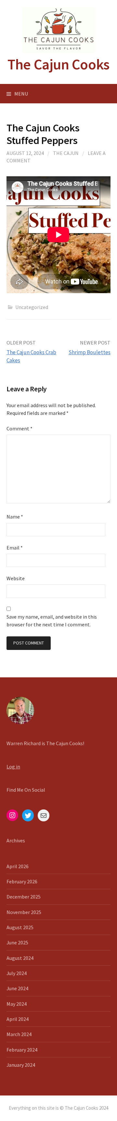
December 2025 (23, 896)
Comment (19, 428)
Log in (13, 766)
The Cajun (66, 153)
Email (14, 547)
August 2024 (19, 958)
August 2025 (19, 927)
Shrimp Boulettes (89, 352)
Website (15, 578)
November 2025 (23, 912)
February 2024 (21, 1049)
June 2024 (17, 988)
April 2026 (17, 866)
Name (14, 516)
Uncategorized (31, 307)
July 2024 (16, 973)
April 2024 (17, 1019)
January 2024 (20, 1065)
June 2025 (17, 942)
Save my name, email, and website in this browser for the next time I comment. (51, 620)
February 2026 (21, 881)
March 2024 (19, 1034)
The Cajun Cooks (58, 64)
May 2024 (16, 1004)
